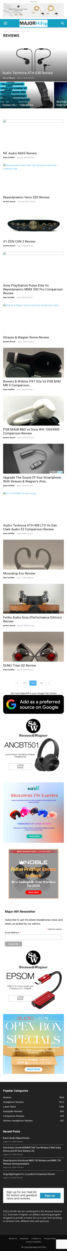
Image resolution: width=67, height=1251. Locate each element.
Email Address (13, 932)
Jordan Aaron (9, 201)
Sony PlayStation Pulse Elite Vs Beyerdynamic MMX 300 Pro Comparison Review (33, 289)
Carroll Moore (9, 78)
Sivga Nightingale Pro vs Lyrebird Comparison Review (29, 1174)
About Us (13, 1238)
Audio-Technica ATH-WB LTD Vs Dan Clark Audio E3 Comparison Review (30, 527)
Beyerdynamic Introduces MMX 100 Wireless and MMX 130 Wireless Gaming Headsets (32, 1162)
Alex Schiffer (9, 157)
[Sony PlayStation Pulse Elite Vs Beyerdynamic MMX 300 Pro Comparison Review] (33, 267)
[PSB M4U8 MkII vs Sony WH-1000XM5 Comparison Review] (33, 411)
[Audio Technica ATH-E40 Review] (33, 61)
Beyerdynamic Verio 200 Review (26, 197)
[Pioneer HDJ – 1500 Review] (27, 102)
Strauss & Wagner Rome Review (26, 337)
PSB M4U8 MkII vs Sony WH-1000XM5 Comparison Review (31, 431)
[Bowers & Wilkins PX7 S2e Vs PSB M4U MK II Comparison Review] (33, 363)
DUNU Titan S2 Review (19, 665)
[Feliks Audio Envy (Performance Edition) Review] (33, 599)
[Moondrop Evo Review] (33, 555)
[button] (5, 23)
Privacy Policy (50, 1238)
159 (41, 683)
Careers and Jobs (33, 1241)
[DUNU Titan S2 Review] (33, 647)
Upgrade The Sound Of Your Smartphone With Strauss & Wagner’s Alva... (32, 479)
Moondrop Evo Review (19, 573)
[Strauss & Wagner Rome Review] (33, 319)
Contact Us (36, 1238)
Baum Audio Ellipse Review (16, 1138)
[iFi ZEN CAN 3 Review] (33, 223)
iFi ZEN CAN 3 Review (19, 241)
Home (6, 31)
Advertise (24, 1238)
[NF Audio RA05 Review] (33, 134)
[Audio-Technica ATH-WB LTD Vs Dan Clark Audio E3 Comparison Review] (33, 507)
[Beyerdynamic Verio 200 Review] (33, 179)
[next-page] (48, 683)
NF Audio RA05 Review (20, 153)
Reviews (15, 31)
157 (24, 683)
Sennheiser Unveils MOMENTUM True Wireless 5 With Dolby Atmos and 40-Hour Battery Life (32, 1149)
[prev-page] (17, 683)
